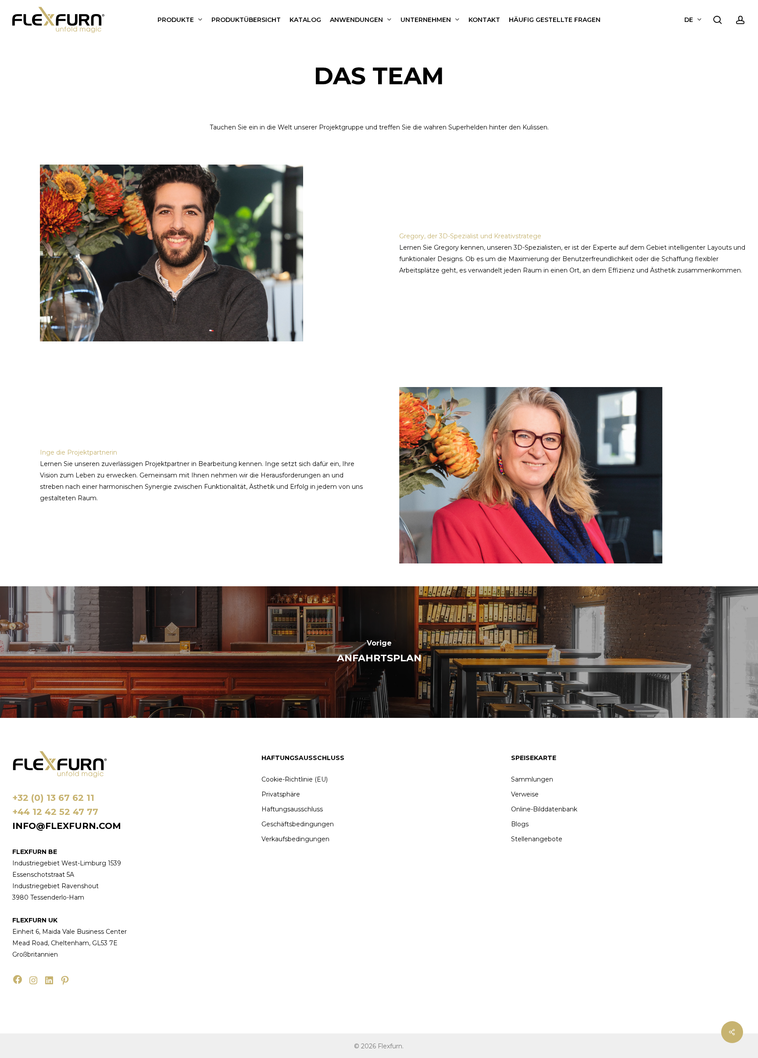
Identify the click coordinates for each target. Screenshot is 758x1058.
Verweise (525, 794)
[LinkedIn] (49, 980)
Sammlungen (532, 779)
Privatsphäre (280, 794)
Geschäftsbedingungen (297, 824)
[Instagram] (33, 980)
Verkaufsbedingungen (295, 839)
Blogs (520, 824)
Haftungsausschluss (292, 809)
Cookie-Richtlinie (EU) (294, 779)
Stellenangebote (536, 839)
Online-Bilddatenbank (544, 809)
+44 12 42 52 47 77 (55, 812)
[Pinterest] (65, 980)
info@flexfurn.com (66, 826)
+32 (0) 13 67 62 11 (53, 798)
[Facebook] (17, 979)
